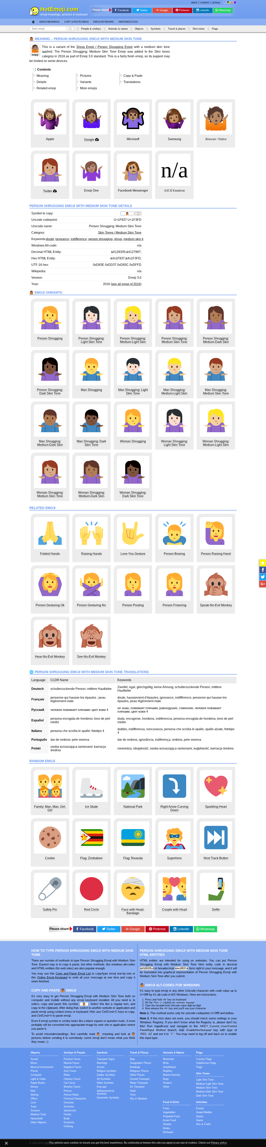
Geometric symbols (108, 1097)
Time (133, 1094)
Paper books (38, 1082)
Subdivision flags (206, 1062)
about (194, 2)
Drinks (166, 1128)
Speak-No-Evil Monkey (216, 605)
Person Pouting (133, 605)
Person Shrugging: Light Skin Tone (91, 340)
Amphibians (169, 1067)
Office (34, 1098)
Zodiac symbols (106, 1074)
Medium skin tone (206, 1087)
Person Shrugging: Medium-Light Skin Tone (133, 342)
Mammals (168, 1059)
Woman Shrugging (133, 441)
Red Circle (91, 909)
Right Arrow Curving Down (174, 808)
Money (34, 1086)
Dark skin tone (204, 1095)
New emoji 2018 (128, 21)
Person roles (71, 1094)
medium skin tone (135, 239)
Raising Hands (91, 553)
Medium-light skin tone (209, 1083)
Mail (33, 1090)
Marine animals (171, 1074)
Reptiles (167, 1070)
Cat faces (69, 1082)
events (200, 1108)
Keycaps (102, 1086)
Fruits (166, 1108)
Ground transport (140, 1078)
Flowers (167, 1082)
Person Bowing (174, 553)
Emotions (69, 1122)
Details (41, 82)
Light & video (38, 1078)
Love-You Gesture (133, 553)
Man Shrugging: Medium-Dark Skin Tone (50, 445)
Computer (36, 1074)
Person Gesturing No (91, 605)
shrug (118, 239)
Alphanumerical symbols (105, 1092)
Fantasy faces (72, 1078)
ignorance (62, 239)
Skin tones (199, 28)
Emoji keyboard (103, 21)
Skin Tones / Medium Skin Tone (119, 232)
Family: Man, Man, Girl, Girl (50, 808)
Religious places (139, 1070)
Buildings (135, 1067)
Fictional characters (75, 1098)
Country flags (204, 1059)
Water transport (139, 1082)
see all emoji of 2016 (126, 284)
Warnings (102, 1062)
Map (132, 1059)
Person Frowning (174, 605)
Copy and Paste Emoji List (73, 973)
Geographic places (140, 1062)
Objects (139, 28)
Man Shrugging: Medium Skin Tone (216, 391)
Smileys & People (74, 1052)
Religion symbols (106, 1070)
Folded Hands (50, 553)
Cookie (50, 858)
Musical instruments (42, 1067)
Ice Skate (91, 806)
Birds (166, 1062)
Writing (34, 1094)
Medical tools (38, 1114)
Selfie (216, 909)
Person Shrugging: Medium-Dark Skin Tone (216, 342)
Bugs (166, 1078)
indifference (79, 239)
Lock (33, 1102)
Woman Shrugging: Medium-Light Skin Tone (216, 445)
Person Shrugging (50, 338)
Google (164, 10)
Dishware (168, 1132)
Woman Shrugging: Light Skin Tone (174, 443)
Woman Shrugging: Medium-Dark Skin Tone (91, 496)
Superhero (174, 858)
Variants (85, 82)
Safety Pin (50, 909)
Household (36, 1118)
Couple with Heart (174, 909)
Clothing (68, 1126)
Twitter (143, 10)
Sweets (167, 1124)
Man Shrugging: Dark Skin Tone (91, 443)
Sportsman (70, 1110)
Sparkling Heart (216, 806)
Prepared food (171, 1116)
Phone (34, 1070)
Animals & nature (118, 28)
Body (67, 1118)
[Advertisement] (204, 70)
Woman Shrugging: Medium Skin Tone (50, 494)
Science (35, 1110)
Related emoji (46, 88)
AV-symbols (104, 1078)
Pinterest (184, 10)
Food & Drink (171, 1102)
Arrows (101, 1067)
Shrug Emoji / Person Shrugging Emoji (104, 47)
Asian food (169, 1120)
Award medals (204, 1112)
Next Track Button (216, 858)
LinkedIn (204, 10)
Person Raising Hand (216, 553)
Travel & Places (139, 1052)
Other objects (38, 1122)
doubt (50, 239)
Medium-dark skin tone (209, 1091)
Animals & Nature (173, 1052)
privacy (216, 2)
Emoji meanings (50, 21)
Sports (199, 1116)
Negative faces (72, 1067)
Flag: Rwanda (133, 858)
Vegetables (169, 1112)
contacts (204, 2)
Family (67, 1114)
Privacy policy (219, 1142)
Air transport (137, 1086)
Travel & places (177, 28)
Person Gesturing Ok (50, 605)
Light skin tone (205, 1079)
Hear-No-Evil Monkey (50, 656)
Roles (67, 1074)
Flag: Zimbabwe (91, 858)
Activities (69, 1106)
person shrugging (100, 239)
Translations (131, 82)
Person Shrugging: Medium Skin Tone (174, 340)
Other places (137, 1074)
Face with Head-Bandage (133, 911)
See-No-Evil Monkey (91, 656)
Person (68, 1090)
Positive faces (72, 1059)
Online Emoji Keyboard (52, 977)
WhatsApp (225, 10)
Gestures (69, 1102)
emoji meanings (50, 14)
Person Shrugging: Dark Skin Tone (50, 391)
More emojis (88, 88)
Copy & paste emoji (76, 21)
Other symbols (105, 1082)
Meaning (43, 75)
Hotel (133, 1090)
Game (199, 1120)
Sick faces (70, 1070)
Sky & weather (138, 1098)
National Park (132, 806)
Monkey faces (72, 1086)
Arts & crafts (203, 1124)
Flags (215, 28)
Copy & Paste (133, 75)
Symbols (156, 28)
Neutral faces (71, 1062)
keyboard (81, 14)
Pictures (85, 75)
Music (34, 1062)
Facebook (123, 10)
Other (166, 1086)
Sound (34, 1059)
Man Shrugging (91, 389)
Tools (34, 1106)
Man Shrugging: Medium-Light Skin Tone (174, 393)
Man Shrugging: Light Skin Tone (133, 391)
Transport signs (106, 1059)
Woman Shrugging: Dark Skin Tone (133, 494)
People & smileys (91, 28)
